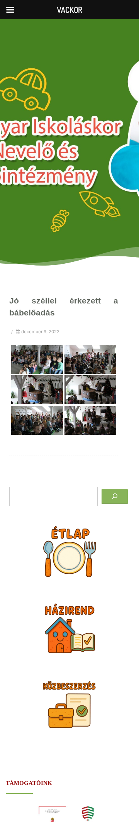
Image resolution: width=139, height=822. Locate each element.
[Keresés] (115, 496)
